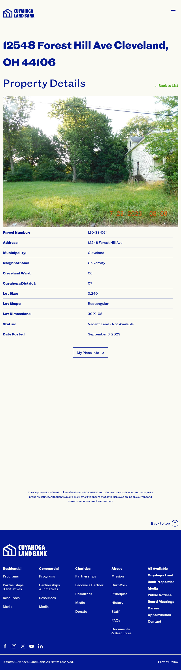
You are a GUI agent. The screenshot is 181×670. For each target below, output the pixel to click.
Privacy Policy (168, 662)
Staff (115, 611)
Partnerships (85, 576)
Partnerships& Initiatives (13, 587)
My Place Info (88, 352)
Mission (117, 576)
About (116, 568)
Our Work (119, 585)
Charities (82, 568)
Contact (154, 621)
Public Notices (160, 595)
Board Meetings (161, 601)
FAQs (115, 620)
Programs (11, 576)
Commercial (49, 568)
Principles (119, 594)
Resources (11, 598)
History (117, 602)
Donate (81, 611)
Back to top (160, 523)
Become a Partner (89, 585)
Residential (12, 568)
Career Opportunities (159, 611)
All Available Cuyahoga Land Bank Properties (161, 575)
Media (8, 606)
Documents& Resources (121, 631)
